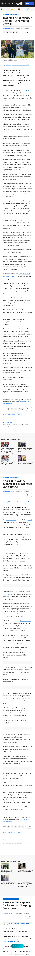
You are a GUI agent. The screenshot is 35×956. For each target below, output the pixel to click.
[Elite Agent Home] (17, 3)
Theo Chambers (8, 594)
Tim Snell (26, 274)
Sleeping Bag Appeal (11, 941)
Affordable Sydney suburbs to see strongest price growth (17, 483)
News (5, 14)
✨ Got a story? (17, 946)
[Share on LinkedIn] (7, 32)
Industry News (14, 14)
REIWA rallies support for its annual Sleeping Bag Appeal (17, 905)
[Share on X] (10, 32)
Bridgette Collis (10, 276)
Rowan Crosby (8, 28)
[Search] (9, 3)
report (30, 520)
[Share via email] (13, 32)
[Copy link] (17, 32)
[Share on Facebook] (4, 32)
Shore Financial (11, 520)
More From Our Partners (10, 439)
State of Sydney (25, 621)
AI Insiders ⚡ (29, 3)
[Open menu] (5, 3)
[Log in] (2, 3)
